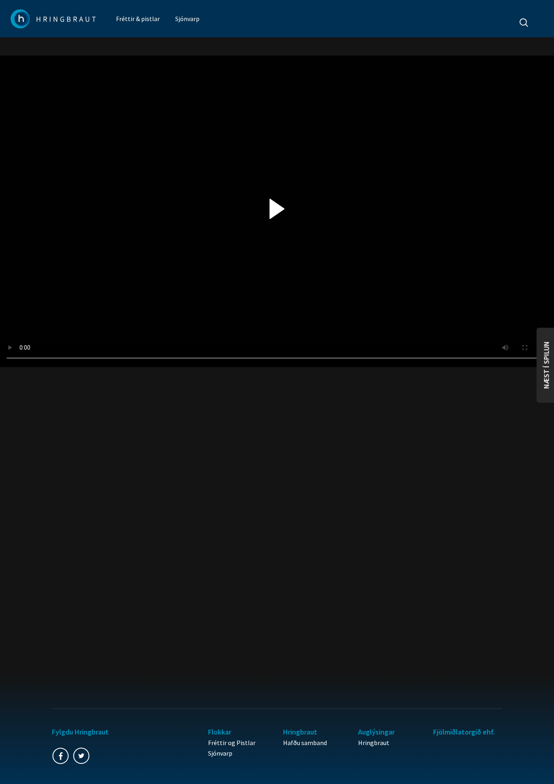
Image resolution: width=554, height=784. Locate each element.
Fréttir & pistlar (138, 19)
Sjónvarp (187, 19)
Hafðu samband (305, 743)
